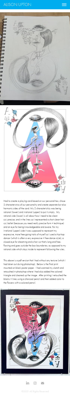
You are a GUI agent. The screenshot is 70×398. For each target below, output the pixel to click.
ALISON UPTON (17, 4)
